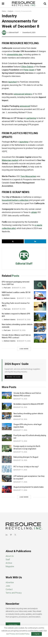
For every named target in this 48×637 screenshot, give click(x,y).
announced (25, 106)
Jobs (8, 586)
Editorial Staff (14, 32)
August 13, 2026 (21, 441)
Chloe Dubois (27, 66)
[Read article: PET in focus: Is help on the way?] (7, 468)
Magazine (10, 566)
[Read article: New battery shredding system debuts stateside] (40, 327)
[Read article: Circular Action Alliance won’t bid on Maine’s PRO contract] (40, 338)
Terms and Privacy (14, 593)
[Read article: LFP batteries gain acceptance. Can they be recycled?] (7, 478)
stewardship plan (14, 54)
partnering (31, 118)
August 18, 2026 (21, 460)
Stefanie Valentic (10, 298)
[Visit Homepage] (24, 3)
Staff (8, 559)
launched (12, 82)
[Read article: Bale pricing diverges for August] (7, 459)
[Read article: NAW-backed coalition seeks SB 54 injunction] (40, 295)
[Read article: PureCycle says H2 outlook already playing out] (7, 437)
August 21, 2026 (19, 288)
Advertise (10, 582)
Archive (9, 563)
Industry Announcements (23, 11)
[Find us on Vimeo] (11, 534)
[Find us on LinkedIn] (6, 534)
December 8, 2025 (29, 32)
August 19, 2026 (24, 341)
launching (23, 142)
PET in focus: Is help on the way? (26, 467)
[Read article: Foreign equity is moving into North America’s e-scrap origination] (7, 448)
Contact (9, 589)
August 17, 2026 (21, 430)
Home (4, 11)
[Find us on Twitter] (15, 534)
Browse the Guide (13, 377)
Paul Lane (7, 288)
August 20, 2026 (19, 309)
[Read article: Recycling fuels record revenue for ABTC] (40, 306)
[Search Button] (45, 3)
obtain (34, 212)
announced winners (23, 94)
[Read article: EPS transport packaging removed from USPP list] (40, 285)
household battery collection (15, 200)
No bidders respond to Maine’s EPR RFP (29, 404)
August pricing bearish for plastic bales (29, 487)
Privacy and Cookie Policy (19, 634)
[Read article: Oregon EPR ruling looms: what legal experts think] (7, 426)
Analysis (10, 11)
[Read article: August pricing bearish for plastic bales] (7, 489)
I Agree (36, 634)
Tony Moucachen (28, 176)
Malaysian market (10, 160)
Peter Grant (29, 70)
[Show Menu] (3, 3)
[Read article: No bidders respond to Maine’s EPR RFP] (40, 316)
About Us (10, 556)
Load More (24, 349)
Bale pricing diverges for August (26, 457)
